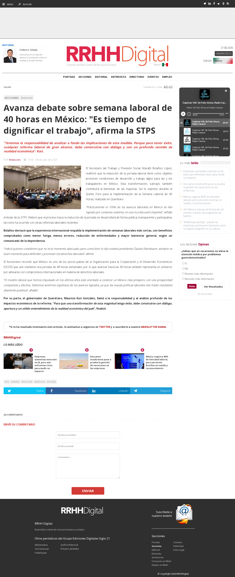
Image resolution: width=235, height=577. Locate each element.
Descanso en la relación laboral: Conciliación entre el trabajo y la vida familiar (33, 57)
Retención (27, 97)
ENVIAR (88, 491)
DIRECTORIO (137, 76)
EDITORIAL (101, 76)
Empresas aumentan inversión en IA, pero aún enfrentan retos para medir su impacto (46, 364)
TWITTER (105, 326)
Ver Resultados (213, 286)
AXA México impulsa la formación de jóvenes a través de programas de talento (203, 213)
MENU (9, 4)
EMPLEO (167, 76)
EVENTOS (153, 76)
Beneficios (39, 381)
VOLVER (7, 87)
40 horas (51, 381)
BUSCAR (26, 4)
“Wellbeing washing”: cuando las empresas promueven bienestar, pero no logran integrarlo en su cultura (204, 225)
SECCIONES (85, 76)
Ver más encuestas (204, 294)
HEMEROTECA (223, 53)
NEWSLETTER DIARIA (153, 326)
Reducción (27, 381)
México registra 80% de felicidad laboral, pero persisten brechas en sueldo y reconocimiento (157, 362)
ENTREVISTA (118, 76)
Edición (208, 60)
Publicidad (178, 546)
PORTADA (69, 76)
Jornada (15, 381)
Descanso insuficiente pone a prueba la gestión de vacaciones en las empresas (100, 362)
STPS (6, 381)
